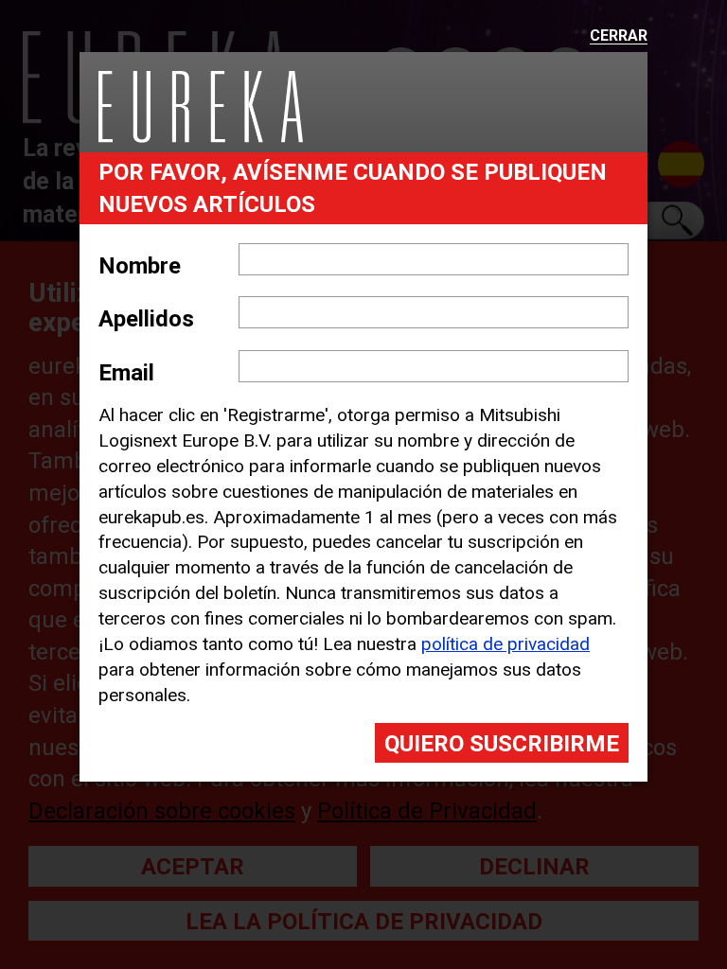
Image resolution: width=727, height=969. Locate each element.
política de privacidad (505, 644)
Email (126, 373)
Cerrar (618, 36)
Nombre (139, 266)
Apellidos (146, 319)
